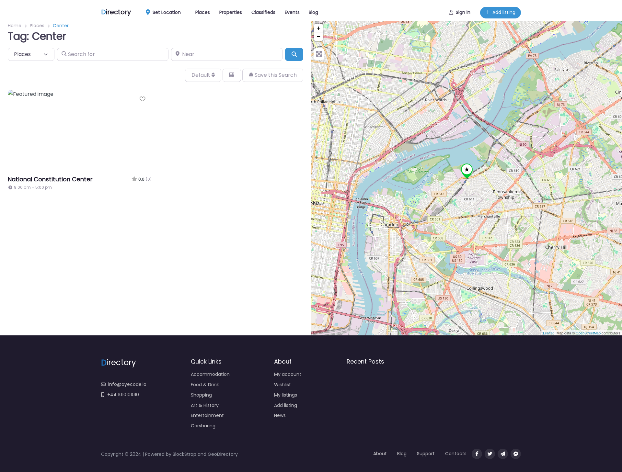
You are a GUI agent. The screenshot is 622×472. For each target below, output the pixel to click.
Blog (313, 12)
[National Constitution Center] (467, 170)
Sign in (463, 12)
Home (14, 25)
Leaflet (548, 332)
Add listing (503, 12)
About (380, 453)
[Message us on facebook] (516, 454)
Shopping (201, 395)
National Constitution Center (50, 179)
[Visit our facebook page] (477, 454)
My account (287, 374)
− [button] (318, 36)
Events (292, 12)
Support (426, 453)
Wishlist (282, 384)
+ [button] (318, 28)
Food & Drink (205, 384)
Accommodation (210, 374)
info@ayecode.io (127, 384)
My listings (285, 395)
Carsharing (203, 425)
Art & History (205, 405)
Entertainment (207, 415)
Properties (230, 12)
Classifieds (263, 12)
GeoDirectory (223, 454)
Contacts (455, 453)
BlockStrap (185, 454)
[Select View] (232, 75)
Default (201, 75)
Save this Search (275, 75)
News (280, 415)
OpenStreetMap (588, 332)
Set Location (167, 12)
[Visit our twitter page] (490, 454)
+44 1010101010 (123, 394)
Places (202, 12)
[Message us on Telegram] (503, 454)
